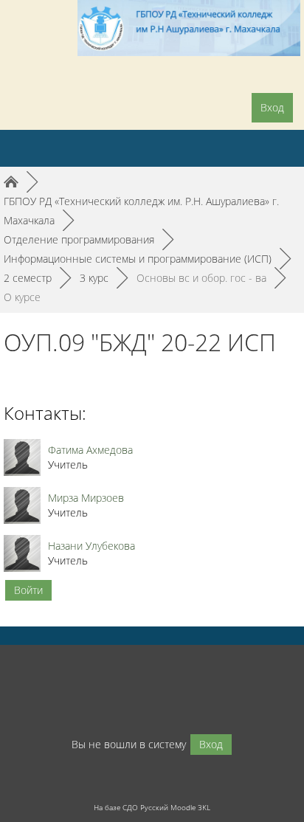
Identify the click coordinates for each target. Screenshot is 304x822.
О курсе (22, 297)
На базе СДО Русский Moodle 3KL (152, 807)
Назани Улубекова (91, 546)
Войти (28, 590)
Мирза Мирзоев (86, 498)
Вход (272, 107)
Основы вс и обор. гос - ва (201, 278)
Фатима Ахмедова (90, 450)
